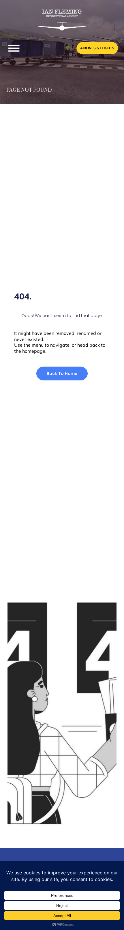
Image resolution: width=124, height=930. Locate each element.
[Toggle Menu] (14, 48)
